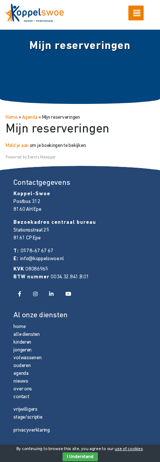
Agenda (29, 117)
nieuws (20, 381)
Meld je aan (17, 145)
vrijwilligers (25, 409)
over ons (22, 389)
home (19, 327)
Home (11, 117)
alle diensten (26, 334)
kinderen (22, 342)
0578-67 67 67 (36, 251)
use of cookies (129, 449)
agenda (20, 373)
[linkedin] (51, 294)
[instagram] (35, 294)
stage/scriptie (27, 417)
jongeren (22, 350)
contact (21, 397)
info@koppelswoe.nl (42, 259)
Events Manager (42, 157)
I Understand (80, 457)
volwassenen (27, 358)
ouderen (22, 365)
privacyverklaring (31, 430)
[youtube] (68, 294)
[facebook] (19, 294)
